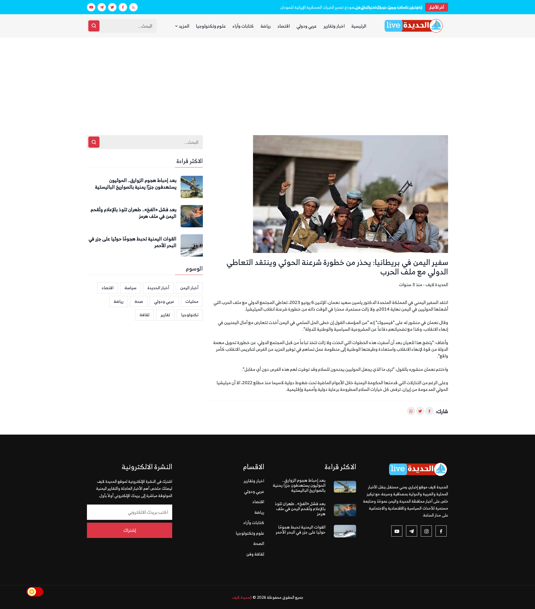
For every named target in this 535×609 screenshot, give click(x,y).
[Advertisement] (267, 79)
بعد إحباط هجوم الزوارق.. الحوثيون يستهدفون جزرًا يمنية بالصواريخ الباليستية (135, 184)
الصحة (258, 543)
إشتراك (129, 530)
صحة (139, 301)
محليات (191, 301)
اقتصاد (283, 26)
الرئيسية (358, 26)
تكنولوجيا (189, 314)
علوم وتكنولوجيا (211, 26)
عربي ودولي (306, 26)
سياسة (130, 287)
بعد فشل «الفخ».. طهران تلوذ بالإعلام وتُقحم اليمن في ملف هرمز (133, 213)
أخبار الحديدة (158, 287)
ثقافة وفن (255, 554)
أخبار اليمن (189, 287)
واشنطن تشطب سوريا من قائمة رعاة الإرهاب (388, 7)
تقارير (165, 314)
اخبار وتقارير (334, 26)
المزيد (183, 26)
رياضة (266, 26)
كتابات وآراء (243, 26)
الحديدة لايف (242, 597)
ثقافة (144, 314)
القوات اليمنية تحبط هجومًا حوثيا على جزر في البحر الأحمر (132, 242)
